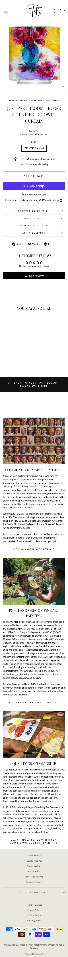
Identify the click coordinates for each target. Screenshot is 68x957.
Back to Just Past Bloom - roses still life (37, 384)
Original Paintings (34, 882)
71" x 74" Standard (34, 148)
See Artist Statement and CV (34, 702)
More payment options (34, 194)
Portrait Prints (34, 871)
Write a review (34, 275)
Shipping (24, 134)
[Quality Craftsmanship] (34, 734)
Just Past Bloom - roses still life (43, 100)
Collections (21, 100)
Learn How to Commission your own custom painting (34, 841)
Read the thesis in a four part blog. (20, 534)
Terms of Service (34, 904)
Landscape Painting (34, 876)
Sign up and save (33, 892)
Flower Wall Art (34, 866)
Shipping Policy (34, 920)
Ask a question (33, 233)
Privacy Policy (34, 910)
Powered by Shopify (34, 954)
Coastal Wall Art (34, 860)
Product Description (34, 211)
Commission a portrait (34, 549)
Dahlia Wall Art (34, 855)
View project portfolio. (46, 541)
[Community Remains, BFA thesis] (34, 441)
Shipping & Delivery (34, 225)
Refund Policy (34, 915)
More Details (34, 218)
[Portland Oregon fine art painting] (34, 581)
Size (34, 142)
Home (11, 100)
